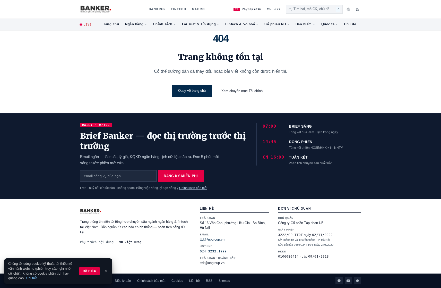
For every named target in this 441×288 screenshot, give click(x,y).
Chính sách (162, 24)
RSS (209, 281)
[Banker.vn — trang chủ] (109, 9)
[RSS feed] (357, 9)
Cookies (177, 281)
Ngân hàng (134, 24)
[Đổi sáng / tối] (348, 9)
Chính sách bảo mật (193, 188)
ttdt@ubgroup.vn (212, 239)
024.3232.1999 (213, 251)
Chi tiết (31, 278)
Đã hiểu (89, 271)
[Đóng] (106, 271)
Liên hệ (194, 281)
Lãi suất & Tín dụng (199, 24)
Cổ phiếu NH (275, 24)
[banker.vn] (135, 211)
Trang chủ (110, 24)
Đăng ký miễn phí (181, 176)
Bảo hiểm (304, 24)
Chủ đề (350, 24)
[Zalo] (357, 280)
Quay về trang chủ (192, 91)
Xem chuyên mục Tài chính (242, 91)
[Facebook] (339, 280)
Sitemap (224, 281)
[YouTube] (348, 280)
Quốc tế (328, 24)
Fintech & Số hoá (240, 24)
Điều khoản (123, 281)
